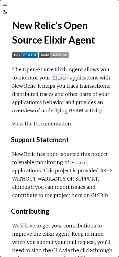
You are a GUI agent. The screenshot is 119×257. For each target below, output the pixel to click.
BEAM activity (85, 110)
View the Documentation (41, 124)
